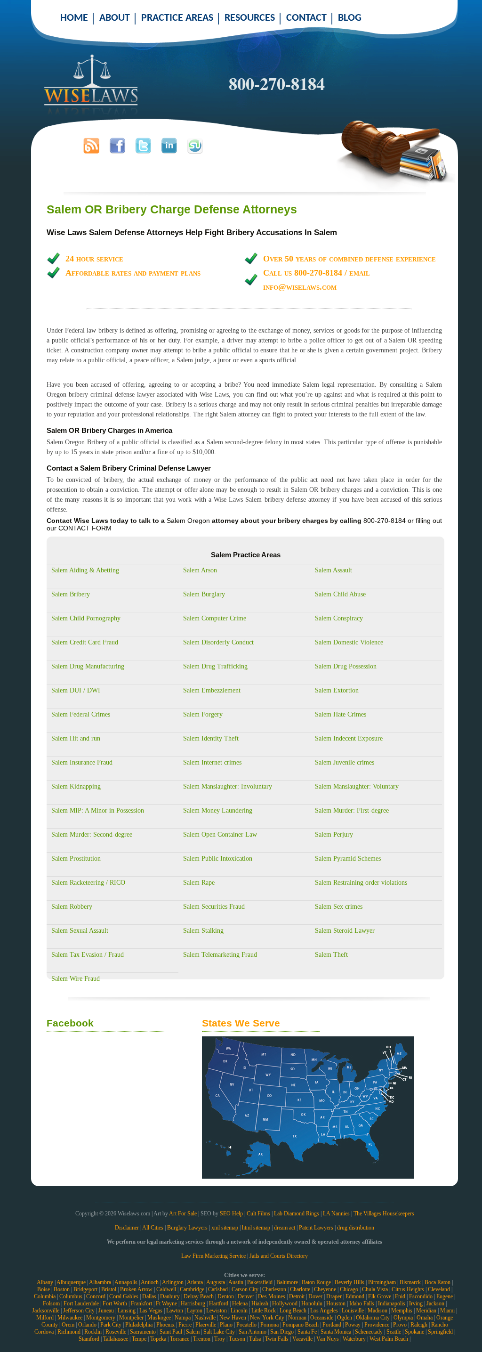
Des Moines (271, 1296)
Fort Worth (115, 1303)
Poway (353, 1324)
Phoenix (165, 1324)
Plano (226, 1324)
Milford (45, 1317)
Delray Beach (199, 1296)
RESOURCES (250, 18)
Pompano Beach (300, 1324)
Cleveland (439, 1289)
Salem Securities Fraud (214, 906)
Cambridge (192, 1289)
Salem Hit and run (75, 738)
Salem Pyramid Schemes (348, 858)
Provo (400, 1324)
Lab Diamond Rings (296, 1213)
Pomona (269, 1324)
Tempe (139, 1339)
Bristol (108, 1289)
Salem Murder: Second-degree (91, 834)
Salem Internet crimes (212, 762)
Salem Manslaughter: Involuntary (227, 786)
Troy (219, 1339)
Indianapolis (391, 1303)
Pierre (185, 1324)
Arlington (173, 1282)
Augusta (215, 1282)
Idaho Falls (361, 1303)
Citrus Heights (408, 1289)
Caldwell (166, 1289)
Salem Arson (200, 570)
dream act (284, 1227)
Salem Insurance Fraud (81, 762)
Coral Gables (123, 1296)
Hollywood (284, 1303)
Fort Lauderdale (81, 1303)
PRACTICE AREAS (177, 18)
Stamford (89, 1339)
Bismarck (410, 1282)
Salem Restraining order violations (361, 882)
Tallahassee (115, 1339)
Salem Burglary (204, 594)
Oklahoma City (373, 1317)
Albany (45, 1282)
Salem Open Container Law (220, 834)
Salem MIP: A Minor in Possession (97, 810)
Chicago (349, 1289)
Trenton (201, 1339)
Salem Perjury (334, 834)
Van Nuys (327, 1339)
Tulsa (255, 1339)
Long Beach (293, 1310)
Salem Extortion (337, 690)
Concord (95, 1296)
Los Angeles (324, 1310)
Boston (62, 1289)
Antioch (150, 1282)
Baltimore (287, 1282)
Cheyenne (325, 1289)
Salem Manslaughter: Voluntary (357, 786)
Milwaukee (69, 1317)
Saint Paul (171, 1331)
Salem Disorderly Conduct (218, 642)
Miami (447, 1310)
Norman (297, 1317)
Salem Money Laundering (217, 810)
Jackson (435, 1303)
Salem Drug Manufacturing (87, 666)
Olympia (403, 1317)
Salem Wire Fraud (75, 978)
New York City (267, 1317)
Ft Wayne (166, 1303)
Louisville (353, 1310)
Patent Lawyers (316, 1227)
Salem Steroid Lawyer (345, 930)
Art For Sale (183, 1213)
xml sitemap (224, 1227)
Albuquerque (71, 1282)
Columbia (45, 1296)
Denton (225, 1296)
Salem (193, 1331)
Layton (194, 1310)
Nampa (183, 1317)
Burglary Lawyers (187, 1227)
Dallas (149, 1296)
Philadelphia (139, 1324)
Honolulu (311, 1303)
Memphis (401, 1310)
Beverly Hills (349, 1282)
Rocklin (93, 1331)
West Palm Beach (389, 1339)
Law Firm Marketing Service (213, 1256)
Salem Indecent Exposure (349, 738)
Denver (246, 1296)
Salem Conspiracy (339, 618)
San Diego (282, 1331)
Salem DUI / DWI (75, 690)
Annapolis (125, 1282)
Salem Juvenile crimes (344, 762)
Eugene (444, 1296)
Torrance (179, 1339)
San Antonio (252, 1331)
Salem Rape (199, 882)
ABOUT (114, 18)
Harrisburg (193, 1303)
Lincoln (239, 1310)
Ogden (344, 1317)
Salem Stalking (203, 930)
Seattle (393, 1331)
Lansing (127, 1310)
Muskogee (159, 1317)
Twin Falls (277, 1339)
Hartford (218, 1303)
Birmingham (382, 1282)
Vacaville (302, 1339)
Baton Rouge (316, 1282)
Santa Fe (307, 1331)
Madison (377, 1310)
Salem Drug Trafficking (215, 666)
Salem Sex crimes (338, 906)
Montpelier (131, 1317)
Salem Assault (333, 570)
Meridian (426, 1310)
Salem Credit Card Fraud (84, 642)
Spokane (414, 1331)
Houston (335, 1303)
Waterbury (354, 1339)
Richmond (68, 1331)
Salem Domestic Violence (349, 642)
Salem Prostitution (76, 858)
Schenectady (369, 1331)
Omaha (425, 1317)
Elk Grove (379, 1296)
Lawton (174, 1310)
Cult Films (258, 1213)
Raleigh (418, 1324)
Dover (315, 1296)
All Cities (152, 1227)
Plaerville (205, 1324)
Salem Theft (331, 954)
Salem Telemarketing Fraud (220, 954)
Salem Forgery (203, 714)
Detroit (297, 1296)
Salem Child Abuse (340, 594)
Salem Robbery (71, 906)
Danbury (170, 1296)
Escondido (421, 1296)
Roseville (115, 1331)
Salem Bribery (70, 594)
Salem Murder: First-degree (352, 810)
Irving (416, 1303)
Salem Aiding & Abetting (85, 570)
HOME (74, 18)
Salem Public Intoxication (217, 858)
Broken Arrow (136, 1289)
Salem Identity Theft (211, 738)
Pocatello (246, 1324)
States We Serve (241, 1023)
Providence (376, 1324)
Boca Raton (437, 1282)
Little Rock (263, 1310)
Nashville (205, 1317)
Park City (110, 1324)
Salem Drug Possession (346, 666)
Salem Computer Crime (214, 618)
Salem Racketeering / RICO (88, 882)
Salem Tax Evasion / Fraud (87, 954)
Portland (331, 1324)
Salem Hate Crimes (340, 714)
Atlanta (195, 1282)
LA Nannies (336, 1213)
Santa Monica (336, 1331)
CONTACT (306, 18)
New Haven (232, 1317)
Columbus (70, 1296)
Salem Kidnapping (76, 786)
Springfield (440, 1331)
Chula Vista (375, 1289)
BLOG (350, 18)
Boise (43, 1289)
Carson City (245, 1289)
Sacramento (143, 1331)
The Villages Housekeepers (383, 1213)
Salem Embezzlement (212, 690)
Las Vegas (150, 1310)
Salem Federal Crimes (80, 714)
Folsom (51, 1303)
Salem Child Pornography (85, 618)
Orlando (87, 1324)
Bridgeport (85, 1289)
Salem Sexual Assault (79, 930)
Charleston (274, 1289)
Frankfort (141, 1303)
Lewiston (216, 1310)
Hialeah (259, 1303)
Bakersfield (260, 1282)
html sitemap (256, 1227)
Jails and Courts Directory (278, 1256)
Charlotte (300, 1289)
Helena (240, 1303)
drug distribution (355, 1227)
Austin (235, 1282)
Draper (334, 1296)
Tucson (237, 1339)
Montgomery (100, 1317)
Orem (68, 1324)
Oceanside (321, 1317)
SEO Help (231, 1213)
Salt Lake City (219, 1331)
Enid (400, 1296)
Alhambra (100, 1282)
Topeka (158, 1339)
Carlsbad (218, 1289)
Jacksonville (45, 1310)
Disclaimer (127, 1227)
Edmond (354, 1296)
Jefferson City (79, 1310)
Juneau (106, 1310)
